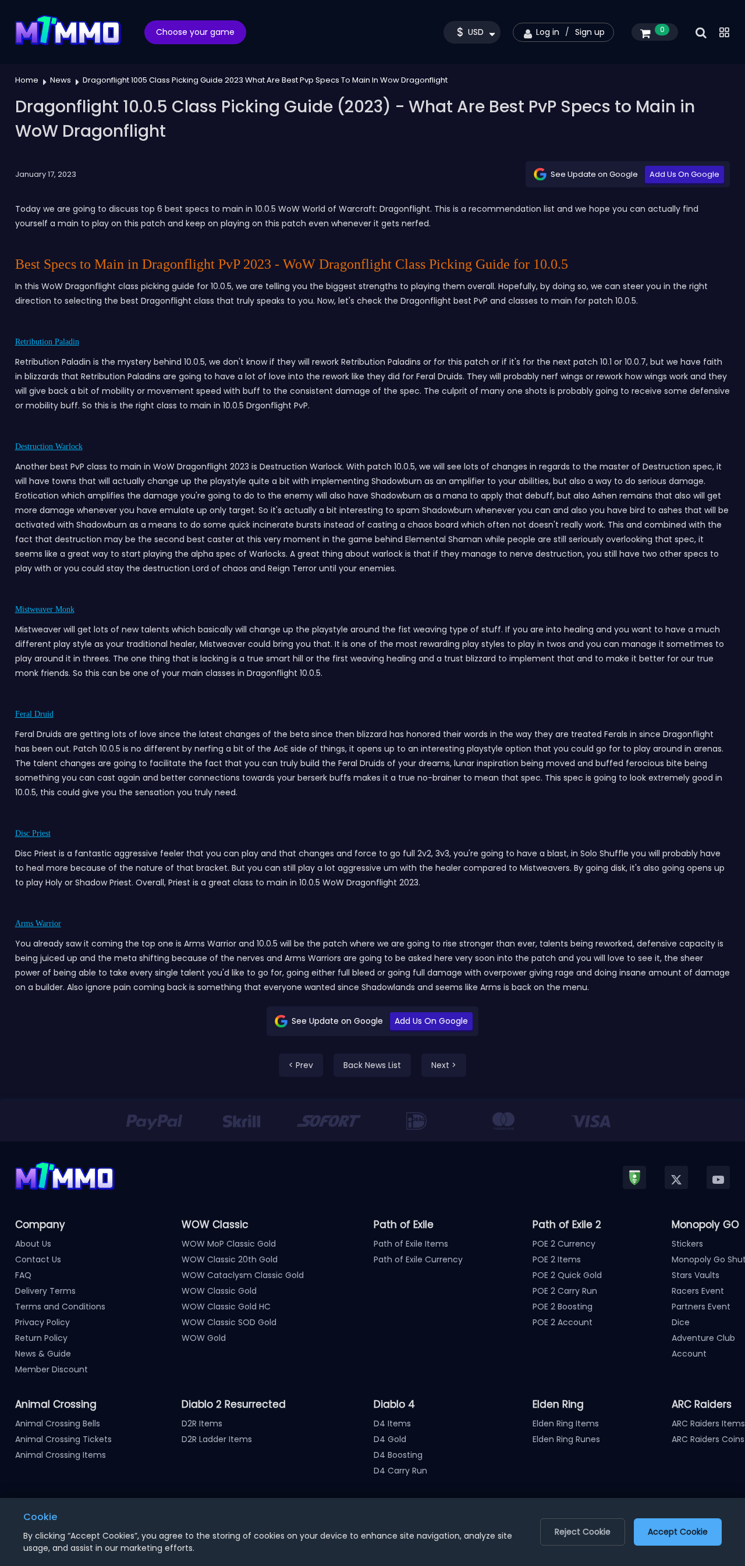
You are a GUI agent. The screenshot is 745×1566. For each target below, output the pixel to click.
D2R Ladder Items (217, 1439)
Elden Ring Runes (566, 1439)
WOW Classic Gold (219, 1291)
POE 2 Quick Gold (567, 1275)
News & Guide (43, 1353)
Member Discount (51, 1369)
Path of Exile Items (411, 1244)
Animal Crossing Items (60, 1455)
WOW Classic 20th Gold (230, 1259)
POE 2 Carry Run (565, 1291)
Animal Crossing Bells (57, 1423)
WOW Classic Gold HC (226, 1306)
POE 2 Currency (564, 1244)
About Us (33, 1244)
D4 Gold (390, 1439)
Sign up (590, 32)
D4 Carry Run (400, 1470)
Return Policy (41, 1338)
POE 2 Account (563, 1322)
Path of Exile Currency (418, 1259)
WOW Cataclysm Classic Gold (243, 1275)
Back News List (372, 1065)
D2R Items (202, 1423)
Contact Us (38, 1259)
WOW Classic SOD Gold (229, 1322)
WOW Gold (204, 1338)
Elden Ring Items (566, 1423)
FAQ (23, 1275)
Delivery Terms (45, 1291)
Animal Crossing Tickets (63, 1439)
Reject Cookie (583, 1531)
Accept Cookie (678, 1531)
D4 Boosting (398, 1455)
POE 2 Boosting (563, 1306)
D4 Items (392, 1423)
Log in (547, 32)
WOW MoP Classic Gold (229, 1244)
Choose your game (195, 32)
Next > (443, 1065)
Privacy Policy (42, 1322)
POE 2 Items (557, 1259)
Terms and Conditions (60, 1306)
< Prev (301, 1065)
